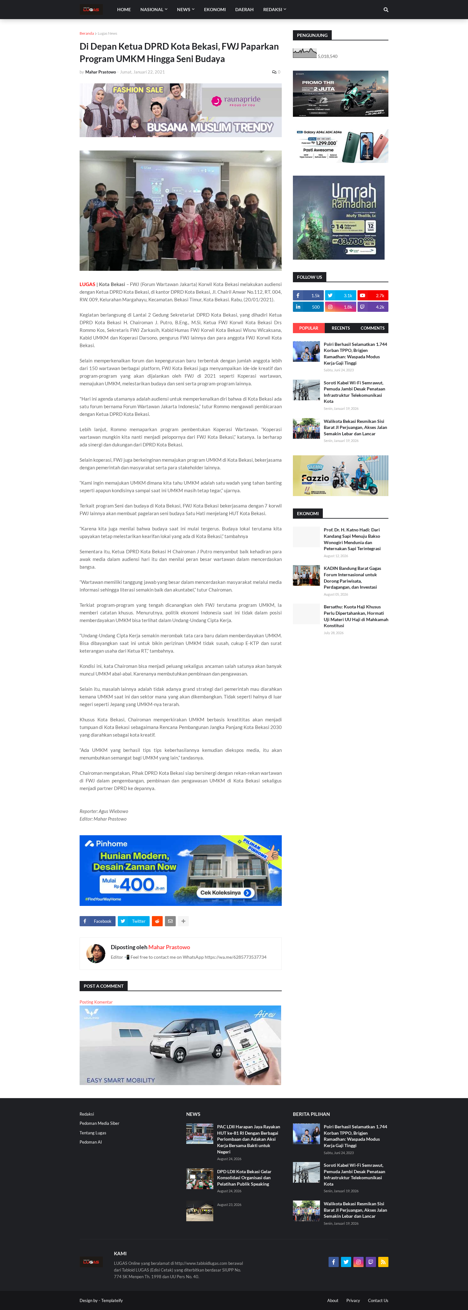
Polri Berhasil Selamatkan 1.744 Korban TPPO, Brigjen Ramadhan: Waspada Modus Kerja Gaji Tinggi (355, 353)
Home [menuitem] (124, 9)
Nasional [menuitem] (151, 9)
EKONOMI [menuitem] (215, 9)
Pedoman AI (91, 1142)
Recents (341, 328)
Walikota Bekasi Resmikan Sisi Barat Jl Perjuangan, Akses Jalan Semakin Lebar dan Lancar (355, 427)
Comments (373, 328)
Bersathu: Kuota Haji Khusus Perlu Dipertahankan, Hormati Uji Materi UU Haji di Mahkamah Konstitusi (356, 616)
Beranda (87, 33)
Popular (308, 328)
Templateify (112, 1300)
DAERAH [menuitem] (244, 9)
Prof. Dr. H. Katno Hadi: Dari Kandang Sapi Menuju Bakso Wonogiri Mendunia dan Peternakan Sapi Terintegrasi (352, 539)
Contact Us (378, 1300)
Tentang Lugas (93, 1132)
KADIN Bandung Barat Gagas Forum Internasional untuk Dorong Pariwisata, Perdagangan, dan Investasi (352, 577)
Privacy (353, 1300)
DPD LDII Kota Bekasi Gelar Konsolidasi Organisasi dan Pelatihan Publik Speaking (244, 1178)
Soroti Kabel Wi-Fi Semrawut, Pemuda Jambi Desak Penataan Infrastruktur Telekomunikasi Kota (354, 392)
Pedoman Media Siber (99, 1123)
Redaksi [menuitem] (272, 9)
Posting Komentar (96, 1002)
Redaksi (87, 1114)
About (332, 1300)
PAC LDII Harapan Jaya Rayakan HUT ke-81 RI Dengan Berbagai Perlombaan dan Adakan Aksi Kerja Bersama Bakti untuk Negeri (248, 1139)
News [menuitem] (183, 9)
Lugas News (107, 33)
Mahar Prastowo (169, 946)
